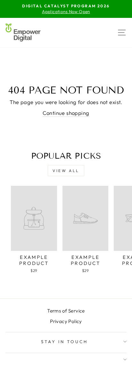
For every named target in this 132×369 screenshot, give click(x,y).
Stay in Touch (64, 341)
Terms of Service (66, 311)
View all (66, 170)
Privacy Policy (66, 321)
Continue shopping (66, 112)
